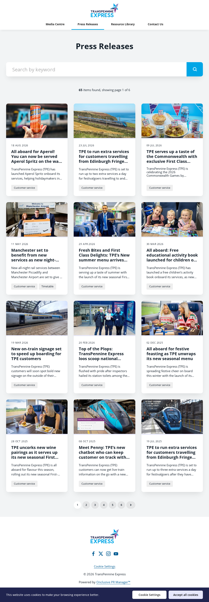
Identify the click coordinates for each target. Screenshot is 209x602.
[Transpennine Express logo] (104, 536)
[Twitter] (101, 553)
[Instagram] (108, 553)
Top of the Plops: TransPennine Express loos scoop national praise (101, 356)
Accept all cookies (185, 595)
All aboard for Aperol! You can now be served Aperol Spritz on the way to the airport (36, 159)
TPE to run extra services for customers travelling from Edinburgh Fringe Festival (104, 159)
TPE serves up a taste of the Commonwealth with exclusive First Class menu (172, 159)
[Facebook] (93, 553)
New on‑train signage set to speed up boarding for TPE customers (36, 353)
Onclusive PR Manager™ (113, 582)
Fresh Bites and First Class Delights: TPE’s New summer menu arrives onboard (104, 257)
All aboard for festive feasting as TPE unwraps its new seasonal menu (171, 353)
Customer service (24, 188)
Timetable (47, 286)
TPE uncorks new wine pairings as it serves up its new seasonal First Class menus (34, 455)
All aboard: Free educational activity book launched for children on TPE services (172, 257)
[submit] (195, 69)
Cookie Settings (104, 566)
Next (130, 505)
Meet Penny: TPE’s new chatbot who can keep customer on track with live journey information (103, 455)
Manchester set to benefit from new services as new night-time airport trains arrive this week (36, 259)
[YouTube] (116, 553)
